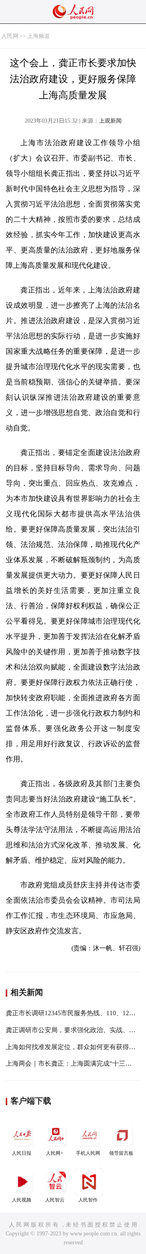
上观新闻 (110, 121)
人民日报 (21, 1153)
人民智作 (88, 1200)
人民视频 (21, 1200)
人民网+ (54, 1153)
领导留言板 (121, 1153)
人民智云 (54, 1200)
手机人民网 (88, 1153)
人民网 (9, 36)
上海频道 (38, 36)
